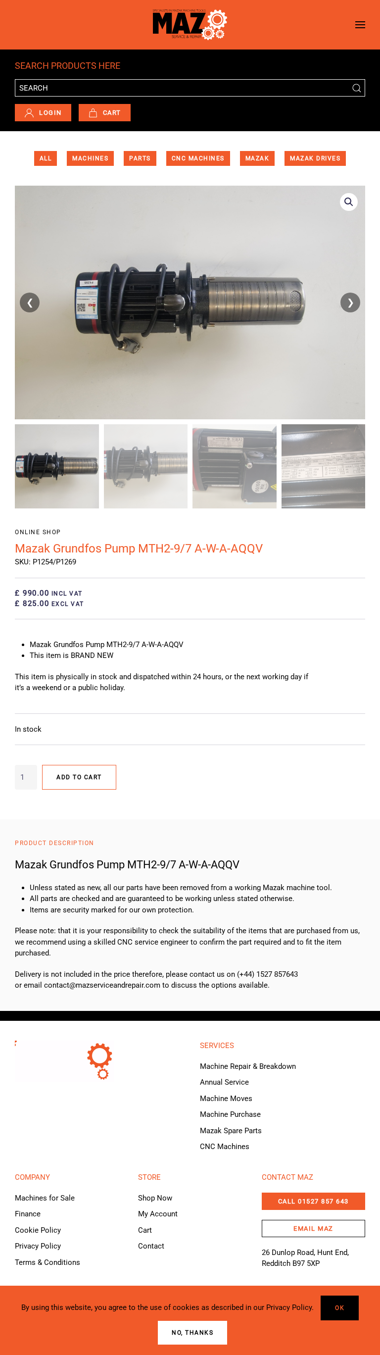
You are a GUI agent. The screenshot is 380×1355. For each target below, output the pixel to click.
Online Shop (38, 532)
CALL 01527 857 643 (313, 1201)
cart (112, 112)
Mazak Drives (315, 158)
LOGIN (50, 112)
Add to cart (79, 777)
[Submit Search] (356, 88)
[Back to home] (190, 25)
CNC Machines (198, 158)
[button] (360, 25)
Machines (90, 158)
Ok (339, 1308)
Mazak (257, 158)
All (46, 158)
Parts (140, 158)
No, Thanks (192, 1332)
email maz (313, 1228)
